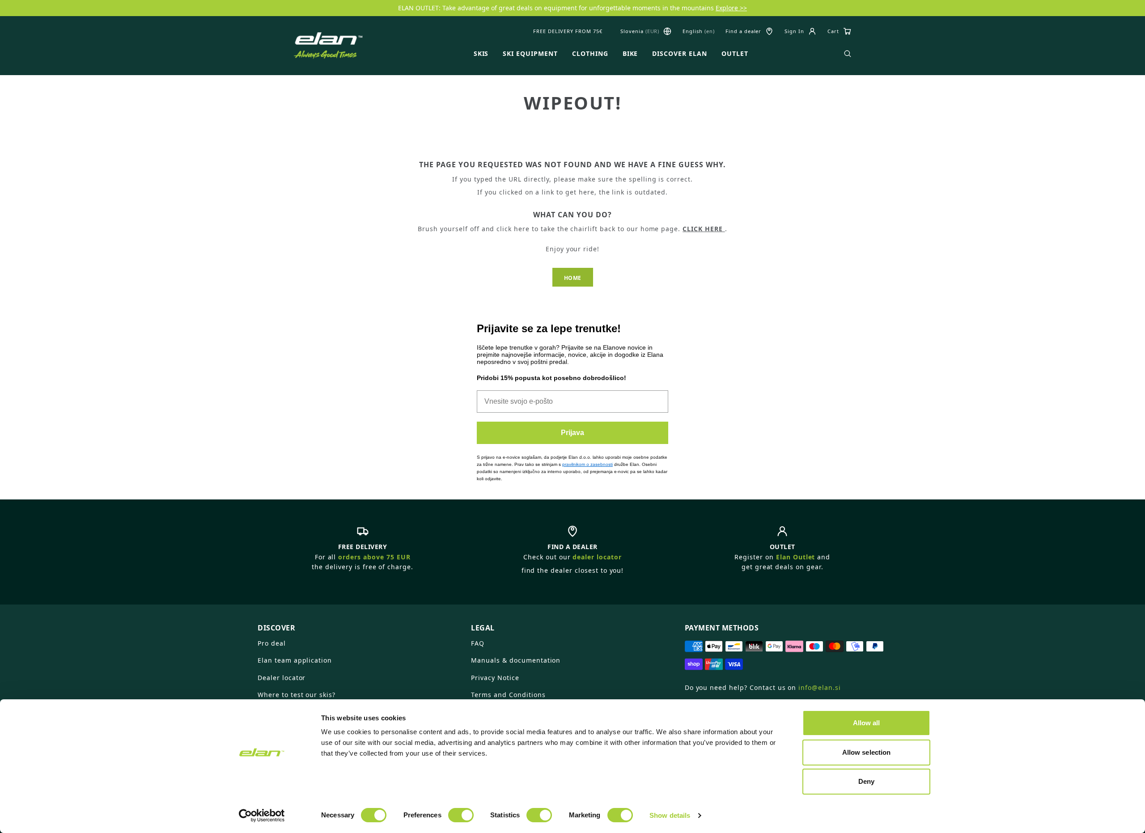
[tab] (359, 624)
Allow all (866, 723)
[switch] (461, 815)
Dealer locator (281, 677)
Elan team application (295, 660)
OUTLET (734, 54)
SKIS (481, 54)
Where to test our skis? (296, 694)
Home (572, 278)
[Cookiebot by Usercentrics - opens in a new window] (262, 815)
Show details (669, 815)
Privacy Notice (495, 677)
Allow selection (866, 752)
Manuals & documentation (515, 660)
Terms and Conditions (508, 694)
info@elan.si (819, 687)
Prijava (572, 432)
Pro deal (272, 643)
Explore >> (731, 8)
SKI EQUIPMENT (530, 54)
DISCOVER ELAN (679, 54)
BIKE (630, 54)
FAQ (477, 643)
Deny (866, 781)
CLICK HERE (704, 228)
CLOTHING (590, 54)
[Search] (848, 53)
